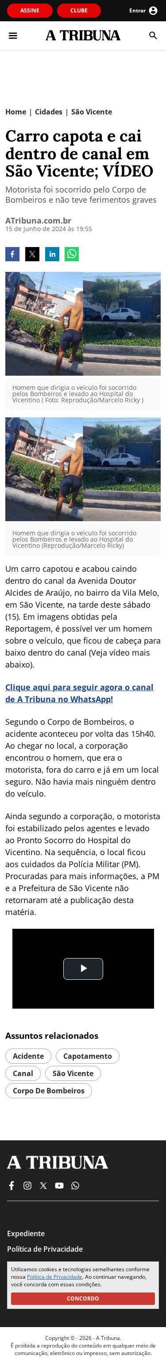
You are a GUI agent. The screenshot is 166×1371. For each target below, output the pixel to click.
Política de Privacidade (54, 1277)
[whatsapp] (72, 255)
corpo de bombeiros (49, 1091)
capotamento (87, 1056)
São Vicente (73, 1073)
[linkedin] (52, 255)
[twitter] (32, 255)
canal (23, 1073)
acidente (28, 1056)
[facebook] (12, 255)
